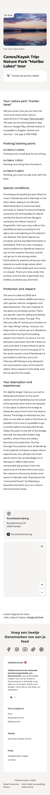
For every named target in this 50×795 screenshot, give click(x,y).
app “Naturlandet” (34, 118)
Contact (12, 760)
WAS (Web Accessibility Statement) (33, 785)
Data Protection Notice (11, 785)
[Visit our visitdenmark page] (25, 649)
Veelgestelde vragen (18, 756)
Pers (10, 714)
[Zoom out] (42, 592)
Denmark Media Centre (20, 739)
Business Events (16, 717)
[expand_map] (42, 546)
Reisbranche (14, 721)
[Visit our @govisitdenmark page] (33, 649)
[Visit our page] (16, 649)
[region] (25, 569)
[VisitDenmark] (17, 662)
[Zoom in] (42, 584)
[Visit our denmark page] (8, 649)
